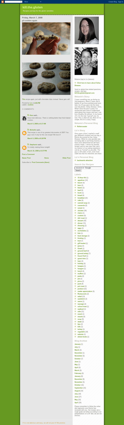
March (77, 350)
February (78, 373)
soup (79, 319)
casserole (81, 205)
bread (80, 195)
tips (79, 324)
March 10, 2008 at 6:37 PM (37, 151)
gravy (80, 246)
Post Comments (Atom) (40, 162)
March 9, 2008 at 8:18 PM (36, 138)
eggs (79, 228)
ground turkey (83, 253)
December (78, 353)
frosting (80, 238)
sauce (80, 301)
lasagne (80, 269)
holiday (80, 263)
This (23, 99)
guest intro (82, 258)
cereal (80, 208)
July (76, 347)
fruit (79, 241)
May (76, 364)
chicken (80, 210)
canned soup (82, 203)
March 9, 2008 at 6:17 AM (36, 124)
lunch (80, 271)
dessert (80, 221)
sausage (81, 304)
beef (79, 190)
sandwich (81, 299)
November (78, 356)
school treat (82, 306)
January (78, 344)
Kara (31, 115)
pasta (80, 276)
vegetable (81, 332)
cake (79, 200)
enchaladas (82, 231)
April (76, 367)
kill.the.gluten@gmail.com (84, 93)
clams (80, 213)
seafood (81, 309)
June (76, 362)
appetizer (81, 180)
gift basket (81, 243)
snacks (80, 317)
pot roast (81, 286)
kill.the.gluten (33, 7)
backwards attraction (85, 160)
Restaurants (82, 294)
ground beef (82, 251)
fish (79, 233)
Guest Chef (82, 256)
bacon (80, 183)
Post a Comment (28, 154)
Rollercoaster (82, 126)
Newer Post (26, 158)
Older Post (66, 158)
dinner (80, 223)
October (78, 359)
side (79, 311)
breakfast (81, 198)
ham (79, 261)
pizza (80, 281)
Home (46, 158)
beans (80, 188)
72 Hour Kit (82, 178)
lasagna (80, 266)
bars (79, 185)
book (79, 193)
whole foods (82, 337)
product (80, 289)
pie (79, 279)
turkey (80, 329)
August (77, 391)
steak (79, 322)
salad (80, 296)
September (79, 388)
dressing (81, 226)
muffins (80, 274)
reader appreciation (85, 291)
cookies (30, 105)
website (80, 334)
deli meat (81, 218)
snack (80, 314)
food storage (82, 236)
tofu (79, 327)
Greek (80, 248)
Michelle (33, 130)
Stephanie (33, 145)
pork (79, 284)
